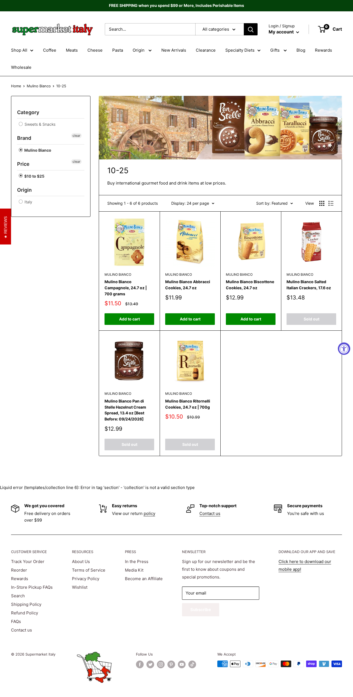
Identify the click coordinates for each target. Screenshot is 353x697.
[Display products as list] (330, 203)
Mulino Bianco (39, 86)
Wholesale (21, 67)
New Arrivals (173, 50)
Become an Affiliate (144, 578)
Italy (27, 201)
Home (16, 86)
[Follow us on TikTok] (192, 664)
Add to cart (129, 319)
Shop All (19, 50)
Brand (24, 138)
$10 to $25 (33, 176)
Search (18, 595)
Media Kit (134, 570)
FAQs (16, 621)
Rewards (323, 50)
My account (282, 32)
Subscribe (200, 609)
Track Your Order (27, 561)
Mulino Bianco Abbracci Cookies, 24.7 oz (187, 284)
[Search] (251, 29)
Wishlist (79, 587)
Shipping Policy (26, 604)
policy (149, 513)
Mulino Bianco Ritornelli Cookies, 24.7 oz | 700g (187, 404)
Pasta (117, 50)
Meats (72, 50)
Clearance (206, 50)
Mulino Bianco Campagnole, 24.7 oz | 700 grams (126, 287)
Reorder (19, 570)
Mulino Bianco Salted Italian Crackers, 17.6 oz (309, 284)
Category (28, 112)
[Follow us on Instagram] (161, 664)
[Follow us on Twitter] (150, 664)
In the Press (136, 561)
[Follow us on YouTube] (182, 664)
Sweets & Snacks (39, 124)
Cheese (95, 50)
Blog (300, 50)
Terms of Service (88, 570)
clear (76, 135)
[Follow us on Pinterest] (171, 664)
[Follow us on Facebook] (140, 664)
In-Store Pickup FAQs (32, 587)
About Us (81, 561)
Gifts (275, 50)
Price (23, 164)
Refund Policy (24, 613)
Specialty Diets (240, 50)
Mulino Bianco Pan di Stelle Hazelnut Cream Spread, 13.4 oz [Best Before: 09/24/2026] (125, 410)
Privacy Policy (85, 578)
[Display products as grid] (321, 203)
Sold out (311, 319)
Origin (139, 50)
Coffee (49, 50)
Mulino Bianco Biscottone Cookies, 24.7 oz (250, 284)
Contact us (209, 513)
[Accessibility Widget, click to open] (344, 348)
